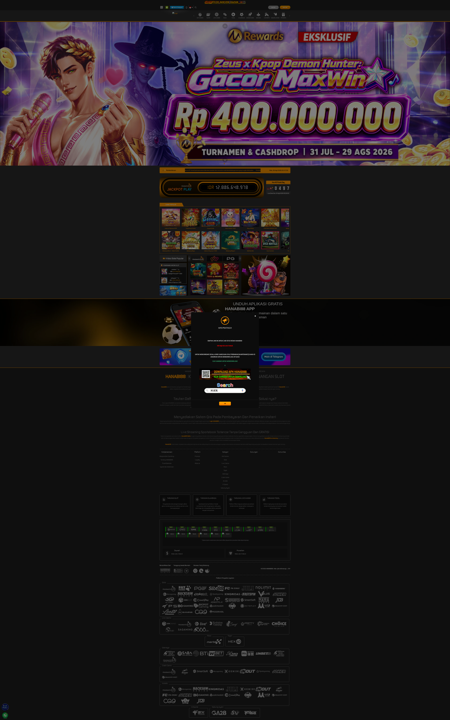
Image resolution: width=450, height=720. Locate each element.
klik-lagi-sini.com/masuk (225, 346)
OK (225, 404)
